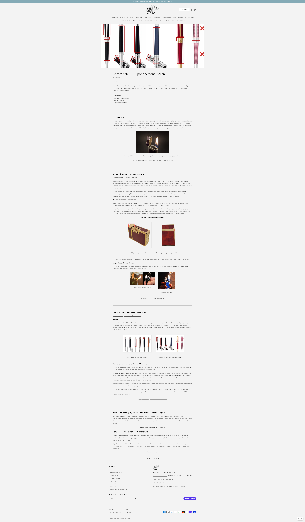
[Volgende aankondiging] (195, 1)
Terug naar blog (154, 458)
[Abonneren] (135, 498)
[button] (110, 10)
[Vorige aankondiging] (109, 1)
